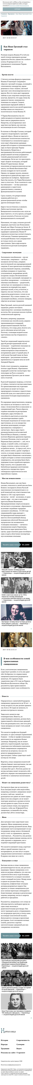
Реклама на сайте (8, 1053)
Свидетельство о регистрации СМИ (11, 1061)
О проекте (20, 1053)
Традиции (5, 1048)
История (4, 1040)
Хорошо (17, 9)
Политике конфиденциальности (19, 5)
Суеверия (20, 1044)
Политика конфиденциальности (11, 1065)
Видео (19, 1048)
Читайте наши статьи (16, 545)
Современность (23, 1040)
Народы (4, 1044)
